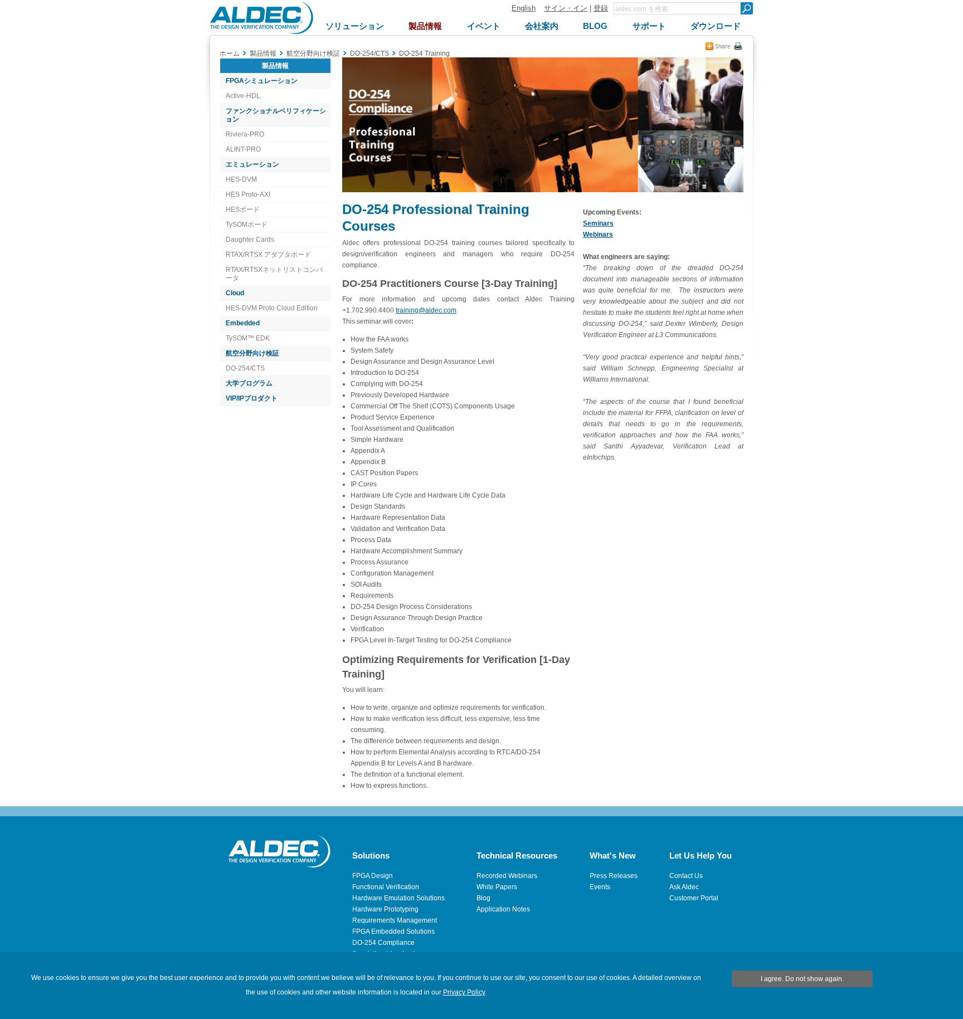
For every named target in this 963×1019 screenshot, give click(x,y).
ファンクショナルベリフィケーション (276, 115)
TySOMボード (247, 224)
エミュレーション (252, 164)
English (524, 8)
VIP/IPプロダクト (252, 398)
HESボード (243, 209)
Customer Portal (693, 898)
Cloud (235, 293)
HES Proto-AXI (248, 194)
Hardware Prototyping (385, 909)
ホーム (230, 53)
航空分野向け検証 (252, 353)
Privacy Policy (464, 992)
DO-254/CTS (245, 368)
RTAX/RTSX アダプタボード (268, 255)
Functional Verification (385, 887)
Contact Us (686, 876)
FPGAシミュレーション (262, 81)
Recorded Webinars (506, 876)
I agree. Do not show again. (802, 979)
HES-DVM (241, 179)
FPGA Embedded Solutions (393, 931)
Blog (483, 898)
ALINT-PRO (243, 149)
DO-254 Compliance (383, 943)
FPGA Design (372, 876)
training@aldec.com (426, 310)
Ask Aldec (684, 887)
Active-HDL (243, 96)
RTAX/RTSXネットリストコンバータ (274, 274)
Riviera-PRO (245, 134)
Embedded (243, 323)
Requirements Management (394, 920)
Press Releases (614, 876)
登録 (601, 8)
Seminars (598, 223)
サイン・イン (565, 8)
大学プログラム (249, 383)
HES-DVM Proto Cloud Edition (272, 308)
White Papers (496, 887)
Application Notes (503, 909)
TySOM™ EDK (248, 338)
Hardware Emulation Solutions (398, 898)
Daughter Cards (250, 239)
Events (600, 887)
